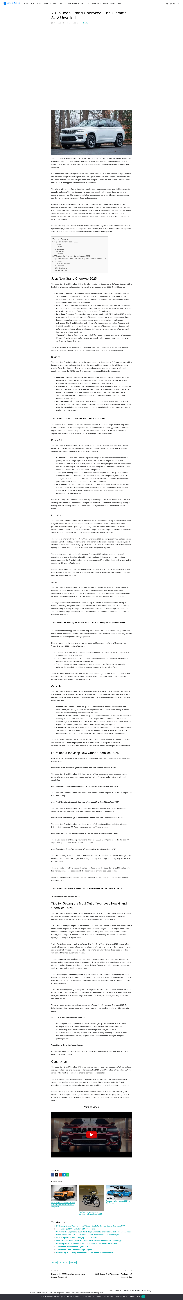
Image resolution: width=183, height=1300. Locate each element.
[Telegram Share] (64, 1174)
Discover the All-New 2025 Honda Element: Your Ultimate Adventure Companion (63, 1204)
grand (73, 1262)
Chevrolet (47, 4)
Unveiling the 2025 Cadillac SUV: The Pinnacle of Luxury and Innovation (86, 1244)
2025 (55, 1262)
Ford (39, 4)
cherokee (64, 1262)
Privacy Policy (146, 1291)
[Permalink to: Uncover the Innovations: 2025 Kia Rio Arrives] (119, 1192)
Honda (55, 4)
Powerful (60, 247)
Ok (143, 1297)
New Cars (86, 23)
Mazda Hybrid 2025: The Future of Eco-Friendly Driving (85, 1293)
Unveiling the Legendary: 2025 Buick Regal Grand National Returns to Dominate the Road (93, 1232)
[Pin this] (60, 1174)
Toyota (32, 4)
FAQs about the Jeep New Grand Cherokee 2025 (72, 256)
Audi (94, 4)
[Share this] (52, 1174)
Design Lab (60, 1293)
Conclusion (58, 261)
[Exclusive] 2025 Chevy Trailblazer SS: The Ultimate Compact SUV (84, 1253)
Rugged (59, 244)
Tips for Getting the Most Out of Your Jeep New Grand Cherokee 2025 (80, 259)
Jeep (69, 4)
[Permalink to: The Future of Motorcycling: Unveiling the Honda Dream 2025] (91, 1198)
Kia (81, 4)
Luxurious (60, 249)
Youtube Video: (65, 263)
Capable (60, 253)
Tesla (119, 4)
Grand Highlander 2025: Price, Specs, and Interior (77, 1238)
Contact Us (127, 1291)
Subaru (88, 4)
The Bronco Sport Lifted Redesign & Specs (74, 1250)
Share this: (60, 266)
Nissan (63, 4)
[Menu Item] (167, 3)
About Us (118, 1291)
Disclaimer (135, 1291)
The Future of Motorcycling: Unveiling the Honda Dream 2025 (90, 1213)
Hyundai (75, 4)
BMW (99, 4)
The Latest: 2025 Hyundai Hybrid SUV (72, 1247)
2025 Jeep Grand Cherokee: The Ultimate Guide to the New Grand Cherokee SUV (90, 1226)
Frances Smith (59, 23)
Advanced (60, 251)
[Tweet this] (56, 1174)
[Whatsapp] (67, 1174)
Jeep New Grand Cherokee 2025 (66, 242)
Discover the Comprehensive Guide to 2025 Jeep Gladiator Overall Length (87, 1235)
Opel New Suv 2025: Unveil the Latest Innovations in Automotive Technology (88, 1241)
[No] (180, 1297)
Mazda (105, 4)
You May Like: (62, 270)
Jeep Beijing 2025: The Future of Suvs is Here (75, 1229)
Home (26, 4)
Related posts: (62, 268)
